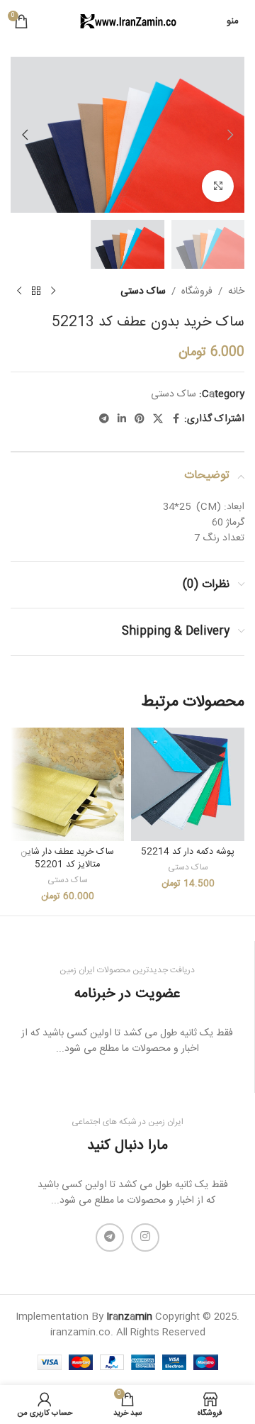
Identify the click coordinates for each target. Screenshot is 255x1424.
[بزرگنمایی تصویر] (218, 186)
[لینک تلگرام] (104, 419)
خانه (236, 291)
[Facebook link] (175, 419)
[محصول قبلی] (53, 291)
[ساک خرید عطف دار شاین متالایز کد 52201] (67, 784)
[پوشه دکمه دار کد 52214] (187, 784)
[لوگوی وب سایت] (127, 21)
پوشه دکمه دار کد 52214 (187, 852)
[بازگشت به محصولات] (36, 291)
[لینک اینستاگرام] (145, 1237)
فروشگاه (196, 291)
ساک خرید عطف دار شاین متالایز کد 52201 (67, 858)
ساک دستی (143, 291)
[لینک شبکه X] (158, 419)
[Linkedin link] (121, 419)
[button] (230, 135)
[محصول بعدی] (19, 291)
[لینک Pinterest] (139, 419)
